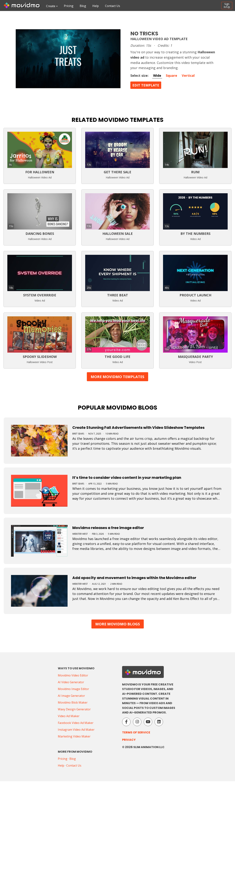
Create (50, 6)
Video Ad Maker (68, 716)
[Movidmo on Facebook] (126, 722)
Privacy (129, 740)
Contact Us (112, 6)
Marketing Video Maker (74, 736)
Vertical (188, 75)
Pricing (68, 6)
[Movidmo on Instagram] (137, 722)
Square (171, 75)
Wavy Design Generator (74, 709)
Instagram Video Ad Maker (76, 730)
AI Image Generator (71, 696)
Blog (83, 6)
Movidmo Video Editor (73, 675)
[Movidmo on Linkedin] (159, 722)
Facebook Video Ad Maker (75, 723)
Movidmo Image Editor (73, 689)
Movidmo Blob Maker (73, 702)
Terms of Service (136, 732)
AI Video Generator (71, 682)
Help (95, 6)
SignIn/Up (227, 5)
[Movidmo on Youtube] (148, 722)
